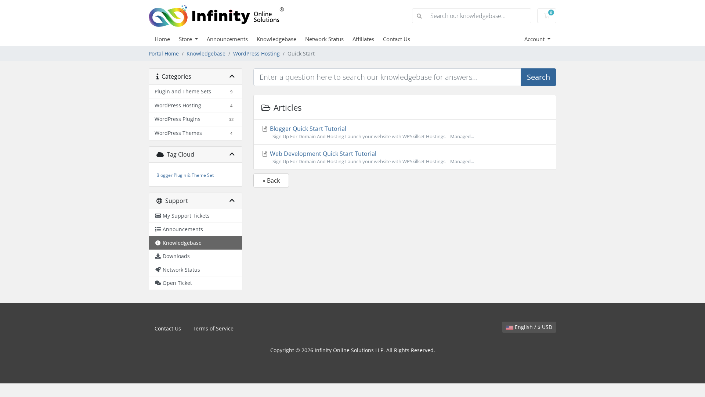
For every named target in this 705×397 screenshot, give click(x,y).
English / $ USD (532, 326)
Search (538, 77)
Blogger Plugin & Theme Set (185, 175)
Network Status (324, 39)
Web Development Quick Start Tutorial (371, 157)
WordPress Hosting (256, 53)
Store (186, 39)
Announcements (227, 39)
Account (535, 39)
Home (162, 39)
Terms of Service (213, 328)
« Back (271, 180)
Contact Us (396, 39)
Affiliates (363, 39)
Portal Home (164, 53)
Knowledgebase (276, 39)
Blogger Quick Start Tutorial (371, 132)
